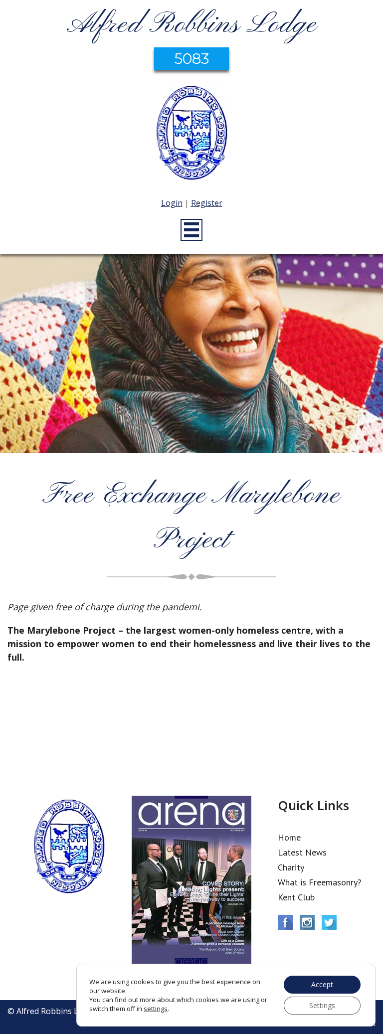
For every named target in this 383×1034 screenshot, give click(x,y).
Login (172, 202)
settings (156, 1008)
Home (289, 837)
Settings (322, 1005)
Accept (322, 984)
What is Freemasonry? (320, 882)
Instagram (307, 922)
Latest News (302, 852)
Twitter (329, 922)
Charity (291, 867)
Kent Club (296, 897)
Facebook (285, 922)
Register (206, 202)
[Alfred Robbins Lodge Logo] (191, 134)
